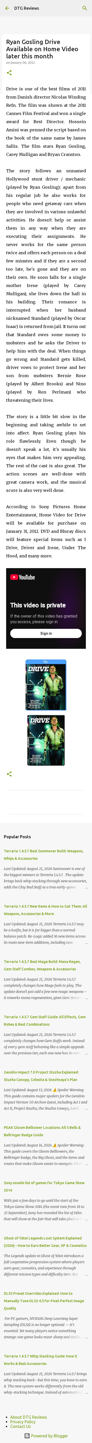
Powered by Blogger (49, 1436)
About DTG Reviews (28, 1417)
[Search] (85, 8)
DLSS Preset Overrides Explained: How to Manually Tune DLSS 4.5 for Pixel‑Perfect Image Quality (44, 1300)
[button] (9, 73)
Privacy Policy (23, 1421)
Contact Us (20, 1426)
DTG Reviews (26, 8)
